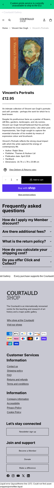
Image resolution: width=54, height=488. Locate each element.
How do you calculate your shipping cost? (24, 251)
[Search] (9, 20)
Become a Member (27, 451)
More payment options (27, 195)
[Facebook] (8, 475)
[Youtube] (18, 475)
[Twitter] (23, 475)
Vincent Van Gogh (20, 28)
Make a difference (27, 468)
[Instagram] (13, 475)
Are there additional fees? (24, 231)
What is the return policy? (24, 241)
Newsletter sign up (27, 432)
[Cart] (50, 20)
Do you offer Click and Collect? (21, 262)
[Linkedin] (28, 475)
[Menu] (3, 20)
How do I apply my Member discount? (25, 221)
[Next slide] (51, 4)
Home (5, 28)
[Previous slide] (3, 4)
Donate (27, 459)
